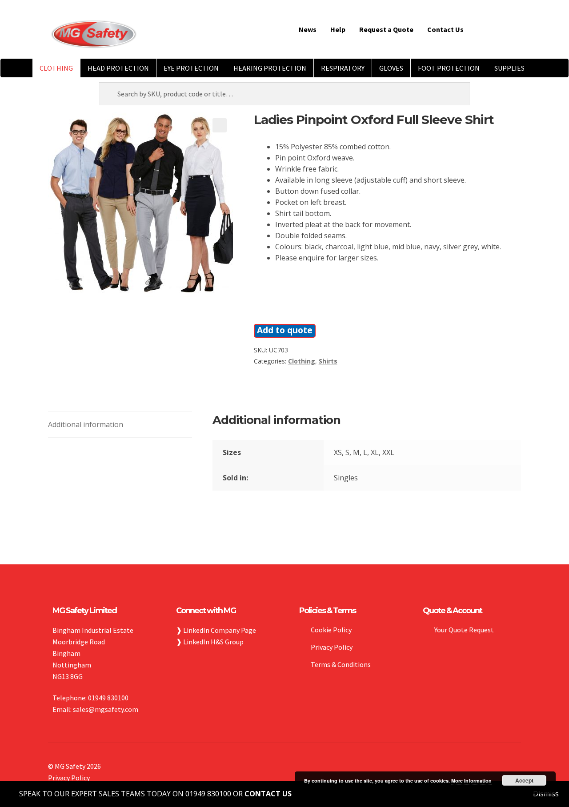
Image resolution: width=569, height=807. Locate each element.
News (308, 29)
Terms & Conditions (341, 664)
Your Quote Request (464, 629)
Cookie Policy (331, 629)
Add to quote (285, 330)
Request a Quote (386, 29)
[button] (219, 125)
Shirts (328, 361)
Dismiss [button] (546, 794)
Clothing (301, 361)
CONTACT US (268, 794)
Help (337, 29)
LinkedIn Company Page (219, 630)
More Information (471, 780)
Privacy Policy (332, 647)
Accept (524, 780)
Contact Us (445, 29)
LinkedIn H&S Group (213, 641)
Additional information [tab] (85, 424)
